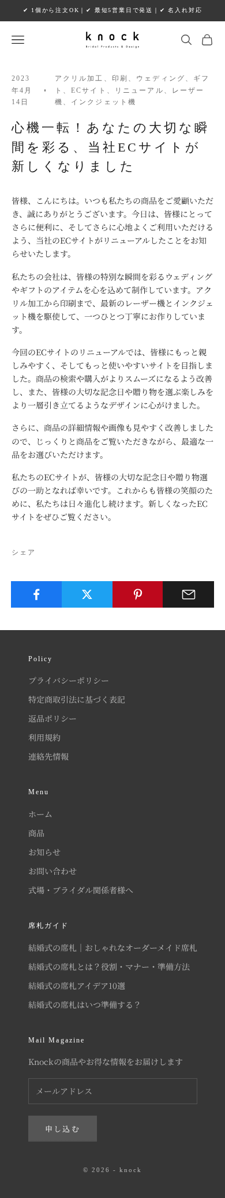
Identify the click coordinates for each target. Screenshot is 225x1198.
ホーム (40, 814)
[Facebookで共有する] (37, 594)
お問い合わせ (52, 871)
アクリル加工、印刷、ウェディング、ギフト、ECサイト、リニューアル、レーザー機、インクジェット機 (132, 90)
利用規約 (44, 737)
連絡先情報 (48, 756)
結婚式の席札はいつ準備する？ (84, 1004)
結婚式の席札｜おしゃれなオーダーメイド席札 (112, 947)
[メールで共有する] (188, 594)
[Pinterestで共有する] (138, 594)
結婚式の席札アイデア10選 (76, 985)
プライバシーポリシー (68, 680)
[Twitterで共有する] (87, 594)
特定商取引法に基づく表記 (76, 699)
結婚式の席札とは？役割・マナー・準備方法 (109, 966)
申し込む (62, 1128)
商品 (36, 833)
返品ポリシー (52, 718)
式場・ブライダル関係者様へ (80, 890)
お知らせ (44, 852)
